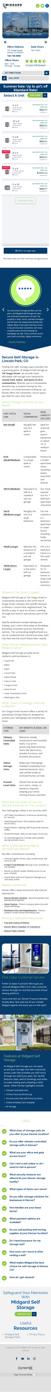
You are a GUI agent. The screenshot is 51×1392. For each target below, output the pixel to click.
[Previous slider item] (3, 310)
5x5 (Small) (9, 424)
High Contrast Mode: (23, 1374)
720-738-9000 (14, 56)
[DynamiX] (25, 1368)
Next (45, 42)
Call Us (38, 6)
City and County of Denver (16, 922)
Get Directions (13, 73)
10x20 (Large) (10, 546)
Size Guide (35, 95)
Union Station (10, 904)
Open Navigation (47, 6)
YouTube (23, 1359)
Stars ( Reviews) (36, 65)
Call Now (14, 78)
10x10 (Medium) (11, 488)
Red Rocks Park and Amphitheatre (20, 910)
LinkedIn (28, 1359)
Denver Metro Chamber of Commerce (22, 927)
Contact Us (42, 6)
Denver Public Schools (14, 931)
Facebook (17, 1359)
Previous (5, 42)
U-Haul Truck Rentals (14, 865)
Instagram (34, 1359)
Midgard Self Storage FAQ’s (12, 1336)
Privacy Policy (37, 1334)
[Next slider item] (47, 310)
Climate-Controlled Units (9, 740)
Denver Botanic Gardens (15, 898)
